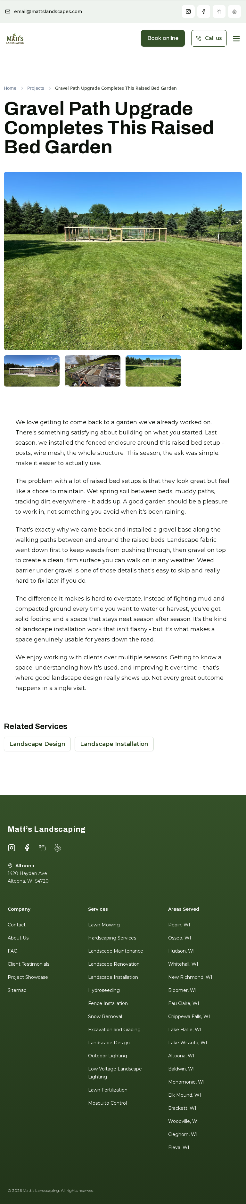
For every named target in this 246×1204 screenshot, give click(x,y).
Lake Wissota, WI (187, 1043)
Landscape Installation (114, 744)
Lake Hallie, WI (184, 1029)
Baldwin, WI (181, 1069)
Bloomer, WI (182, 990)
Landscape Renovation (114, 964)
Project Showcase (28, 977)
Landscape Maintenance (115, 951)
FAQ (13, 951)
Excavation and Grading (114, 1029)
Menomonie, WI (186, 1082)
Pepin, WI (179, 925)
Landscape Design (37, 744)
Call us (213, 38)
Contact (17, 925)
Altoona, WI (181, 1056)
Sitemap (17, 990)
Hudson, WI (181, 951)
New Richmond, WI (190, 977)
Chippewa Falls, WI (189, 1016)
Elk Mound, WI (184, 1095)
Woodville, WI (183, 1121)
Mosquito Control (107, 1103)
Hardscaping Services (112, 938)
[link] (116, 88)
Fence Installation (108, 1003)
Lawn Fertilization (107, 1090)
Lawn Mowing (104, 925)
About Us (18, 938)
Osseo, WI (179, 938)
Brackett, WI (182, 1108)
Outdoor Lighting (107, 1056)
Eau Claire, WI (183, 1003)
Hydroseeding (104, 990)
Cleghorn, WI (183, 1134)
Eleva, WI (178, 1147)
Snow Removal (105, 1016)
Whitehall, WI (183, 964)
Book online (162, 38)
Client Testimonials (28, 964)
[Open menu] (236, 38)
